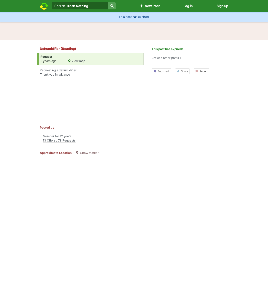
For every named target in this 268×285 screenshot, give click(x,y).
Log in (188, 6)
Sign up (222, 6)
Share (184, 71)
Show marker (89, 153)
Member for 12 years (59, 138)
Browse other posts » (166, 58)
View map (78, 61)
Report (203, 71)
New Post (151, 6)
